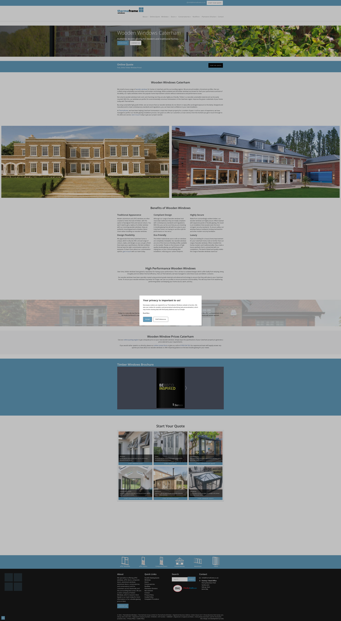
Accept (147, 319)
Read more (146, 313)
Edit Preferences (160, 319)
